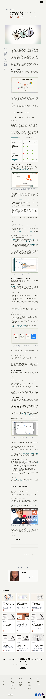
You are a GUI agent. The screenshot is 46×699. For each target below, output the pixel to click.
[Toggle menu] (44, 2)
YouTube (38, 684)
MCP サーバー (34, 363)
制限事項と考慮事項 (5, 61)
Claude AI (21, 48)
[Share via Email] (27, 567)
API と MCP (19, 380)
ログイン (38, 1)
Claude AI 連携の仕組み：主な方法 (5, 54)
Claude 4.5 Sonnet (29, 241)
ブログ (10, 9)
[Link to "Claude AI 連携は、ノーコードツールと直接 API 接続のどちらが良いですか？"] (36, 555)
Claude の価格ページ (14, 137)
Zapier (25, 167)
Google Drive (13, 682)
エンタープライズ (31, 679)
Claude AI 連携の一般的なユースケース (5, 58)
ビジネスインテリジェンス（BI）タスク (18, 309)
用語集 (29, 682)
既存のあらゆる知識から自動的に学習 (27, 414)
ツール (29, 687)
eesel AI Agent (23, 413)
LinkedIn (38, 681)
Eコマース (3, 682)
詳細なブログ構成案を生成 (22, 325)
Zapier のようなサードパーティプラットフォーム (27, 480)
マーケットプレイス (5, 684)
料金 (20, 681)
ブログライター (4, 681)
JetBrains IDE (14, 239)
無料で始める (23, 668)
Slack (11, 681)
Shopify (12, 687)
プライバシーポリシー (22, 687)
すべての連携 (13, 688)
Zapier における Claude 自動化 (17, 326)
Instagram (38, 682)
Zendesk (12, 679)
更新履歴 (29, 685)
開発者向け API (32, 107)
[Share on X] (18, 567)
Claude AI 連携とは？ (5, 51)
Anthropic (33, 48)
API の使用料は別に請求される (19, 479)
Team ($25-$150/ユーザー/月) (17, 474)
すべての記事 (6, 9)
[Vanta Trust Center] (43, 694)
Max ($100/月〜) (15, 472)
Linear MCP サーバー (33, 244)
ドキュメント (30, 684)
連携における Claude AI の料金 (5, 64)
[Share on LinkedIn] (21, 567)
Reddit (15, 214)
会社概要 (20, 684)
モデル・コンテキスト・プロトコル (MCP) (26, 231)
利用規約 (20, 685)
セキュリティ (30, 688)
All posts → (42, 590)
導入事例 (20, 682)
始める (41, 1)
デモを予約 (33, 1)
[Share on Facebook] (24, 567)
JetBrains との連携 (14, 286)
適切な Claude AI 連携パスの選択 (5, 68)
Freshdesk (12, 684)
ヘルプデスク (4, 679)
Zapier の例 (20, 199)
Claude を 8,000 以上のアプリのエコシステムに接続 (20, 169)
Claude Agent (31, 239)
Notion (12, 685)
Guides (13, 9)
